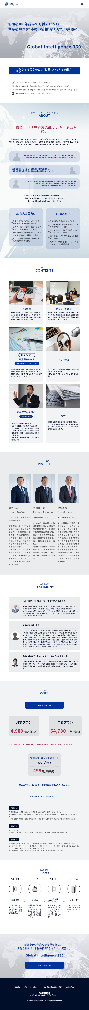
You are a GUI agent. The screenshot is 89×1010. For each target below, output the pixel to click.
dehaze (82, 4)
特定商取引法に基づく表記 (53, 987)
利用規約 (17, 987)
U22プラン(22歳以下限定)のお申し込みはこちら (44, 784)
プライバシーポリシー (31, 987)
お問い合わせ (70, 987)
